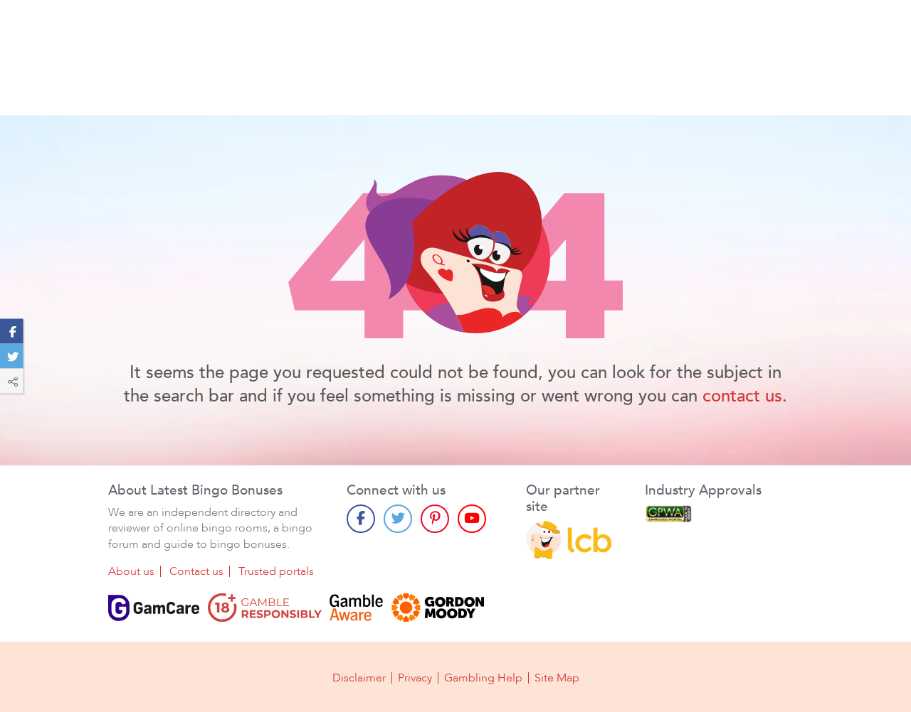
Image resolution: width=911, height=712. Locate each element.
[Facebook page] (361, 519)
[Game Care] (153, 607)
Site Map (557, 678)
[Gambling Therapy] (437, 607)
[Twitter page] (398, 519)
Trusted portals (276, 571)
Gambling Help (483, 678)
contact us (742, 396)
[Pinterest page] (435, 519)
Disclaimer (359, 678)
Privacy (415, 678)
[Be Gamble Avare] (356, 607)
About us (131, 571)
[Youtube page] (472, 519)
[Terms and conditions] (265, 607)
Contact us (196, 571)
